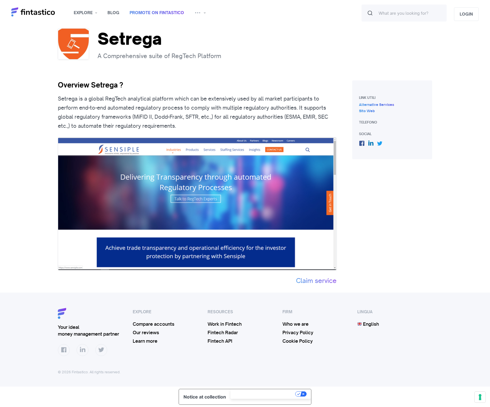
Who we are (295, 324)
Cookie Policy (297, 341)
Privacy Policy (297, 332)
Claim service (316, 280)
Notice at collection (204, 397)
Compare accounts (153, 324)
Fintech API (220, 341)
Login (466, 14)
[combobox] (404, 13)
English (370, 324)
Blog (113, 12)
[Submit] (370, 13)
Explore (83, 12)
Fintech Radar (223, 332)
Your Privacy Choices (263, 394)
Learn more (145, 341)
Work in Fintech (225, 324)
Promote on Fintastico (157, 12)
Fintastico (40, 12)
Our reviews (146, 332)
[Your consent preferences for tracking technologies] (480, 397)
